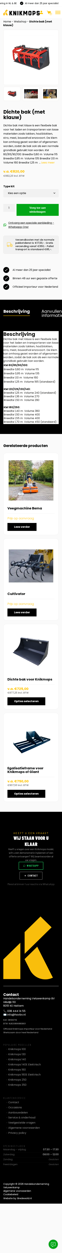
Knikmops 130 (17, 1054)
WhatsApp (33, 865)
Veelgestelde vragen (21, 1123)
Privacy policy (17, 1133)
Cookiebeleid (10, 1194)
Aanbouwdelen (18, 1112)
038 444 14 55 (16, 1011)
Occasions (15, 1107)
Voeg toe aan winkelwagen (37, 209)
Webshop (20, 21)
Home (7, 21)
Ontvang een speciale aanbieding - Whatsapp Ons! (31, 225)
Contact (33, 875)
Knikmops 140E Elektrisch (24, 1064)
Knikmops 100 (17, 1049)
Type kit (9, 186)
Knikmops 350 (17, 1085)
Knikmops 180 (17, 1070)
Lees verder (22, 527)
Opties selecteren (26, 701)
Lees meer (48, 162)
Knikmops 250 (17, 1080)
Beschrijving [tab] (16, 311)
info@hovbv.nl (16, 1015)
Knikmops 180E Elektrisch (24, 1074)
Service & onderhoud (21, 1117)
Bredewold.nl (24, 1198)
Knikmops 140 (17, 1059)
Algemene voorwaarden (24, 1128)
